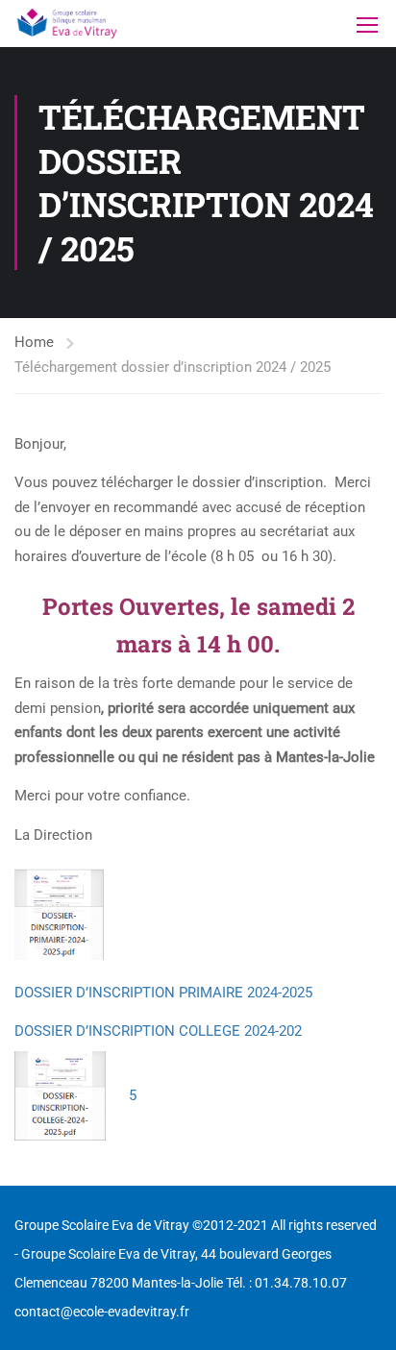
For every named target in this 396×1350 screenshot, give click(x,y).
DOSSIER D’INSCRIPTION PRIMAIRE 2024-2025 (163, 992)
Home (34, 342)
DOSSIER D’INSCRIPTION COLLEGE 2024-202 (158, 1031)
